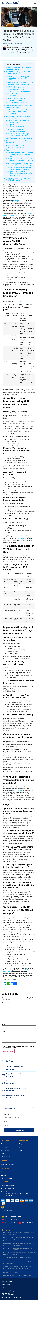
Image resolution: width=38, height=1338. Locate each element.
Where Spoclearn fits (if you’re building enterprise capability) (16, 146)
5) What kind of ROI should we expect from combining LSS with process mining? (20, 173)
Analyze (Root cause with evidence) (18, 95)
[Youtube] (12, 1294)
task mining (21, 538)
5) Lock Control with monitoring (20, 138)
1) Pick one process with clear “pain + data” (19, 121)
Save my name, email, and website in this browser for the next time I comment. (18, 1046)
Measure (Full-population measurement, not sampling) (19, 90)
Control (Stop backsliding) (18, 103)
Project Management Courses (15, 1074)
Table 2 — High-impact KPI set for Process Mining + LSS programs (20, 111)
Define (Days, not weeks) (18, 87)
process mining (17, 200)
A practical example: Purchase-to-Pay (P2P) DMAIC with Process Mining (19, 83)
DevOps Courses (11, 1081)
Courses (6, 1114)
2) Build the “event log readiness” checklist (17, 126)
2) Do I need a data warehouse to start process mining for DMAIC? (21, 159)
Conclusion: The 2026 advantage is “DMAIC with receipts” (18, 179)
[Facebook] (3, 1294)
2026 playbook (24, 229)
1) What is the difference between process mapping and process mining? (21, 154)
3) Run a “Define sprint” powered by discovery (17, 130)
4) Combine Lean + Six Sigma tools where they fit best (19, 134)
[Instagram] (9, 1294)
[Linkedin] (6, 1294)
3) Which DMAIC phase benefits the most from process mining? (20, 164)
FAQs (8, 150)
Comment (5, 1002)
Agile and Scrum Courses (14, 1066)
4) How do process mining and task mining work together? (20, 168)
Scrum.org (33, 1275)
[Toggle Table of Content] (31, 64)
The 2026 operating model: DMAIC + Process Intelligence (19, 72)
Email (4, 1031)
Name (4, 1024)
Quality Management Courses (15, 1095)
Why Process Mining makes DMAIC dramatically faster (18, 68)
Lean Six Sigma (22, 301)
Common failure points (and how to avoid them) (18, 142)
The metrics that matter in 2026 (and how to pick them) (19, 106)
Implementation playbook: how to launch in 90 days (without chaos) (18, 117)
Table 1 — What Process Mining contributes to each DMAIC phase (20, 78)
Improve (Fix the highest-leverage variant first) (18, 99)
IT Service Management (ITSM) (16, 1088)
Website (4, 1038)
